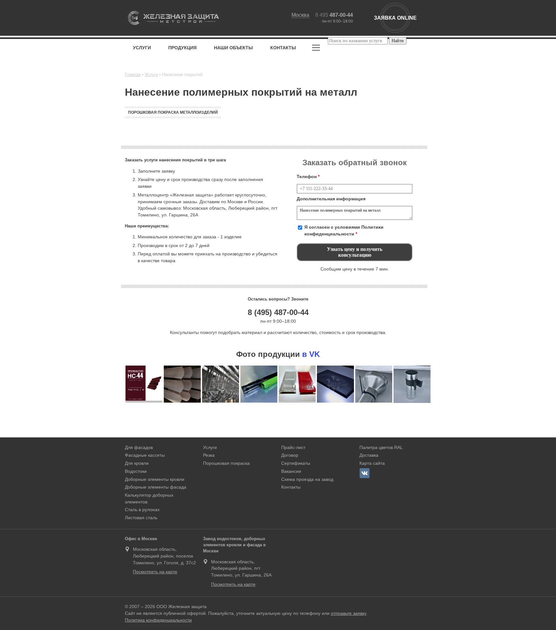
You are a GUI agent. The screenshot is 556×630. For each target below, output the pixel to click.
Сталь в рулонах (142, 509)
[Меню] (316, 49)
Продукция (182, 47)
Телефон (308, 176)
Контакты (283, 47)
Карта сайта (372, 463)
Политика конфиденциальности (158, 620)
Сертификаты (295, 463)
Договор (289, 455)
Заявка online (395, 18)
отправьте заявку (348, 613)
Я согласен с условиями (344, 230)
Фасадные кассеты (145, 455)
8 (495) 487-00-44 (278, 312)
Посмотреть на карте (155, 571)
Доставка (368, 455)
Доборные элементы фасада (155, 487)
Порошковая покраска (226, 463)
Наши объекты (233, 47)
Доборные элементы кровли (154, 479)
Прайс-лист (293, 447)
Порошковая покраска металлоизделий (173, 112)
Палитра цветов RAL (381, 447)
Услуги (142, 47)
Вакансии (291, 471)
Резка (209, 455)
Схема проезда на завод (307, 479)
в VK (311, 354)
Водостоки (136, 471)
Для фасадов (139, 447)
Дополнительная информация (331, 198)
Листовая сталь (141, 517)
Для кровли (137, 463)
